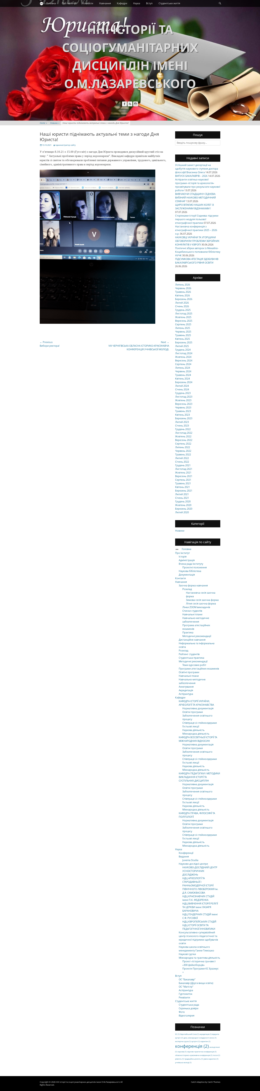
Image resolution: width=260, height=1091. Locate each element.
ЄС (177, 1034)
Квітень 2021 (182, 487)
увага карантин (211, 1059)
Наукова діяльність (193, 730)
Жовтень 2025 (183, 317)
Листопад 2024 (183, 353)
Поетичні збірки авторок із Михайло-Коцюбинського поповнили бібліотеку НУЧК (197, 252)
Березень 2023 (183, 418)
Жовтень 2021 (183, 472)
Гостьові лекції (190, 726)
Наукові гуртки (187, 954)
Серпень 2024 (183, 364)
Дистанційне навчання (192, 639)
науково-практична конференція (201, 1052)
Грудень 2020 (183, 501)
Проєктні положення (194, 567)
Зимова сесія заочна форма (202, 600)
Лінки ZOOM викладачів (196, 607)
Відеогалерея (186, 1015)
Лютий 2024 (182, 385)
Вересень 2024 (183, 360)
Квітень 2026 (182, 295)
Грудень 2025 (183, 310)
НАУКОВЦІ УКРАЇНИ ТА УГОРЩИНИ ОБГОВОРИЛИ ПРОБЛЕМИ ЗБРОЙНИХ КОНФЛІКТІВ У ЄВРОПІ (197, 241)
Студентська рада (189, 1004)
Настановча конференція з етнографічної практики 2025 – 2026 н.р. (196, 230)
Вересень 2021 (183, 476)
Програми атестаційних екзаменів (199, 668)
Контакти (87, 3)
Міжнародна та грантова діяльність (199, 957)
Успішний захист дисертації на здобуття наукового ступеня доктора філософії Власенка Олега (196, 168)
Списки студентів (192, 610)
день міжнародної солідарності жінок (200, 1038)
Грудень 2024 (183, 349)
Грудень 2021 (183, 465)
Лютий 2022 (182, 458)
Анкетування (186, 686)
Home (43, 123)
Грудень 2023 (183, 393)
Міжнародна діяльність (195, 733)
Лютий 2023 (182, 422)
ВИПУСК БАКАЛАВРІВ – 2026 (191, 176)
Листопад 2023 (183, 396)
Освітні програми (189, 672)
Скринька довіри (188, 1008)
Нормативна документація (198, 708)
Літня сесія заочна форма (201, 603)
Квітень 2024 (182, 378)
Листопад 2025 (183, 313)
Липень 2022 (182, 447)
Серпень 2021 (183, 479)
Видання (184, 856)
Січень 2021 (182, 497)
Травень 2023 (183, 411)
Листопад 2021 (183, 469)
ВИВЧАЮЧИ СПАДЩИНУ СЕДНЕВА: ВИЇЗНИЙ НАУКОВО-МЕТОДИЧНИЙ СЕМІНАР (195, 197)
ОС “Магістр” (186, 986)
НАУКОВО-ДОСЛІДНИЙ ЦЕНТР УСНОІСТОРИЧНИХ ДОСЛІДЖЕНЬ (199, 871)
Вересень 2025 (183, 320)
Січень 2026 (182, 306)
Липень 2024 (182, 367)
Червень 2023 (183, 407)
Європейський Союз (189, 1034)
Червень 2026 (183, 288)
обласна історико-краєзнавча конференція (193, 1055)
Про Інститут (69, 3)
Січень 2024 (182, 389)
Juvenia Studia (190, 860)
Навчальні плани (192, 614)
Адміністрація (187, 560)
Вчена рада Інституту (191, 563)
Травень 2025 (183, 335)
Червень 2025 (183, 331)
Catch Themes (214, 1082)
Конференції (186, 853)
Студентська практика (191, 657)
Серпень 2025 (183, 324)
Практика (187, 632)
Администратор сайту (65, 145)
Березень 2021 (183, 490)
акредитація (206, 1034)
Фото (182, 1012)
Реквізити (184, 997)
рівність (179, 1059)
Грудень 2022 (183, 429)
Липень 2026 (182, 284)
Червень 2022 (183, 451)
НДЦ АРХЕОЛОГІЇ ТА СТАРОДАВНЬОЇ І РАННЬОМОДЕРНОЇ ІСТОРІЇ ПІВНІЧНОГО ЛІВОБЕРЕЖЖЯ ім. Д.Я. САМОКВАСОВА (200, 885)
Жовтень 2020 (183, 505)
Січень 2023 (182, 425)
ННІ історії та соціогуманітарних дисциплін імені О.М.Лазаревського (88, 1082)
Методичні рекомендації (196, 636)
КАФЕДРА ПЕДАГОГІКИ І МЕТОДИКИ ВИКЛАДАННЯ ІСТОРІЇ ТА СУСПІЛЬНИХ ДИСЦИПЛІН (199, 777)
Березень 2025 (183, 342)
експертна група (183, 1041)
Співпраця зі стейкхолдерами (199, 722)
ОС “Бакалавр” (187, 979)
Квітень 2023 (182, 414)
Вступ (149, 3)
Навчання (105, 3)
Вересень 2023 (183, 404)
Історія (183, 556)
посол (216, 1055)
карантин (205, 1041)
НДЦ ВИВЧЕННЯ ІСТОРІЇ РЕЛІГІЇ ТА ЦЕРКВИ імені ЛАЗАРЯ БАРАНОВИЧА (200, 907)
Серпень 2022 (183, 443)
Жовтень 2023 (183, 400)
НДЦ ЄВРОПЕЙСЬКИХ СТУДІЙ (199, 921)
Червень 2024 (183, 371)
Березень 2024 (183, 382)
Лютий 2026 (182, 302)
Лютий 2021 (182, 494)
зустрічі (195, 1041)
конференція (192, 1046)
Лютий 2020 (182, 512)
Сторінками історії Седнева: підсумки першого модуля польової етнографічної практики (196, 219)
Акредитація (186, 690)
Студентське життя (169, 3)
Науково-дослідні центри (193, 863)
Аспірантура (186, 694)
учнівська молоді (183, 1062)
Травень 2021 (183, 483)
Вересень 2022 (183, 440)
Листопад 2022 (183, 432)
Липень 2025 (182, 328)
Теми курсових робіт (194, 665)
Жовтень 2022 (183, 436)
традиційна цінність (193, 1059)
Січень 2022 (182, 461)
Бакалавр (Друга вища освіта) (196, 983)
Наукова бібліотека (190, 571)
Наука (136, 3)
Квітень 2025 (182, 338)
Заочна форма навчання (193, 585)
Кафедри (122, 3)
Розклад (187, 589)
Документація (187, 574)
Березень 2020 (183, 508)
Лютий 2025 (182, 346)
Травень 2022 (183, 454)
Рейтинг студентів (189, 654)
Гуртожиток (185, 994)
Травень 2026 (183, 291)
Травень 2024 (183, 375)
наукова (182, 1052)
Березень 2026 (183, 299)
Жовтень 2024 (183, 357)
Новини (54, 123)
